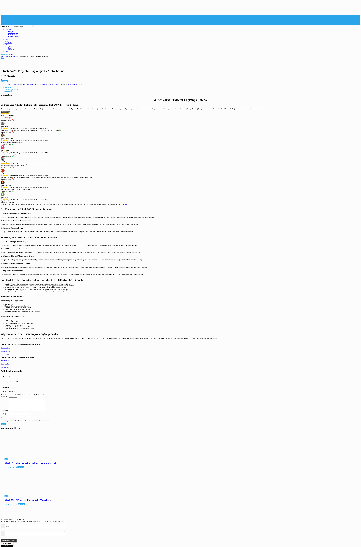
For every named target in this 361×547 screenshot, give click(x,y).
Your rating (5, 396)
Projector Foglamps (14, 36)
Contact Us (8, 51)
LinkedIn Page (5, 354)
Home (6, 39)
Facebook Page (5, 348)
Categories (8, 29)
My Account (8, 46)
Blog (6, 44)
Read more (124, 204)
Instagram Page (5, 351)
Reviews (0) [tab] (8, 91)
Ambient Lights (13, 33)
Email (3, 417)
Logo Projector (12, 34)
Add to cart (4, 81)
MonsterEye (71, 84)
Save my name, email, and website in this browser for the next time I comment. (26, 421)
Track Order (8, 43)
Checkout (11, 49)
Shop (6, 41)
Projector (48, 84)
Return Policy (5, 360)
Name (3, 414)
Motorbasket (79, 84)
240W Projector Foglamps (30, 84)
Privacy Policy (5, 364)
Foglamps (42, 84)
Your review (5, 410)
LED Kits (11, 31)
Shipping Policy (5, 367)
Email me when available (8, 540)
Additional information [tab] (11, 89)
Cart (9, 48)
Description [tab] (8, 87)
